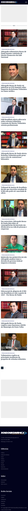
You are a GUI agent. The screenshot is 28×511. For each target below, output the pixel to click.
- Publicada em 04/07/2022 (8, 219)
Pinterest (3, 501)
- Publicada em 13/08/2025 (7, 151)
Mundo (2, 464)
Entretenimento (4, 468)
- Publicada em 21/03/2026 (7, 49)
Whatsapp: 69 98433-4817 (7, 441)
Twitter (2, 497)
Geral (2, 456)
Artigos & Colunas (5, 454)
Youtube (3, 503)
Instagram (3, 499)
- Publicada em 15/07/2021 (7, 321)
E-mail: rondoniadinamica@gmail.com (10, 437)
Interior (3, 460)
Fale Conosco (4, 484)
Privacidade (3, 480)
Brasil (2, 462)
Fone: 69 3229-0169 (5, 439)
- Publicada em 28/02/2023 (8, 185)
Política (2, 452)
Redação (3, 482)
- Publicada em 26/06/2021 (8, 353)
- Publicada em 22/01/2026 (7, 83)
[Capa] (14, 433)
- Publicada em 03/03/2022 (7, 255)
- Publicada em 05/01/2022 (7, 289)
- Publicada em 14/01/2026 (7, 117)
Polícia (2, 458)
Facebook (3, 495)
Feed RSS (3, 505)
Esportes (3, 466)
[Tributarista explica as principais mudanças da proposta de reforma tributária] (14, 342)
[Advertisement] (14, 388)
